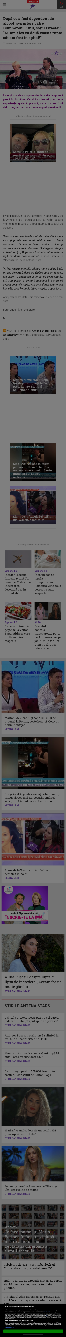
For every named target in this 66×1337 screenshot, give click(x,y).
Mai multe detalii (47, 1311)
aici (46, 1315)
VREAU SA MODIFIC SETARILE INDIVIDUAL (33, 1334)
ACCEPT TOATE (33, 1331)
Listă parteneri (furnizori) (9, 1327)
